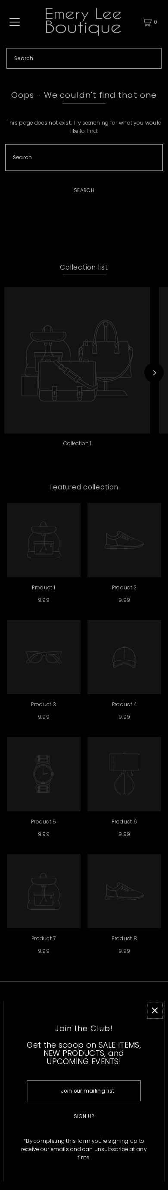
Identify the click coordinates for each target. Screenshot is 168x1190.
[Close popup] (154, 1010)
